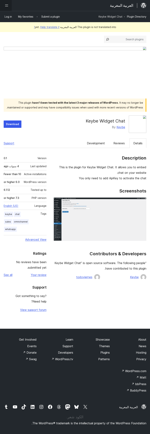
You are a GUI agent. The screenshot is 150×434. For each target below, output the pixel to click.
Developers (65, 352)
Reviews (119, 143)
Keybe (121, 127)
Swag (31, 359)
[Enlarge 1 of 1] (141, 202)
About (142, 339)
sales (8, 221)
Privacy (141, 359)
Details (137, 143)
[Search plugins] (107, 39)
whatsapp (10, 229)
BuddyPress (136, 390)
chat (17, 214)
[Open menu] (6, 5)
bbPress (139, 384)
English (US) (11, 205)
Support (9, 143)
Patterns (104, 359)
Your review (38, 275)
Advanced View (35, 239)
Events (32, 346)
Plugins (105, 352)
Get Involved (28, 339)
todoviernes (84, 277)
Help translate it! (46, 27)
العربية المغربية (128, 407)
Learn (69, 339)
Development (96, 143)
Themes (104, 346)
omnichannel (21, 221)
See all (8, 275)
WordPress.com (133, 371)
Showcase (103, 339)
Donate (30, 352)
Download (12, 124)
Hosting (141, 352)
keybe (8, 214)
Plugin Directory (136, 16)
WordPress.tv (62, 359)
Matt (141, 377)
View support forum (33, 310)
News (142, 346)
